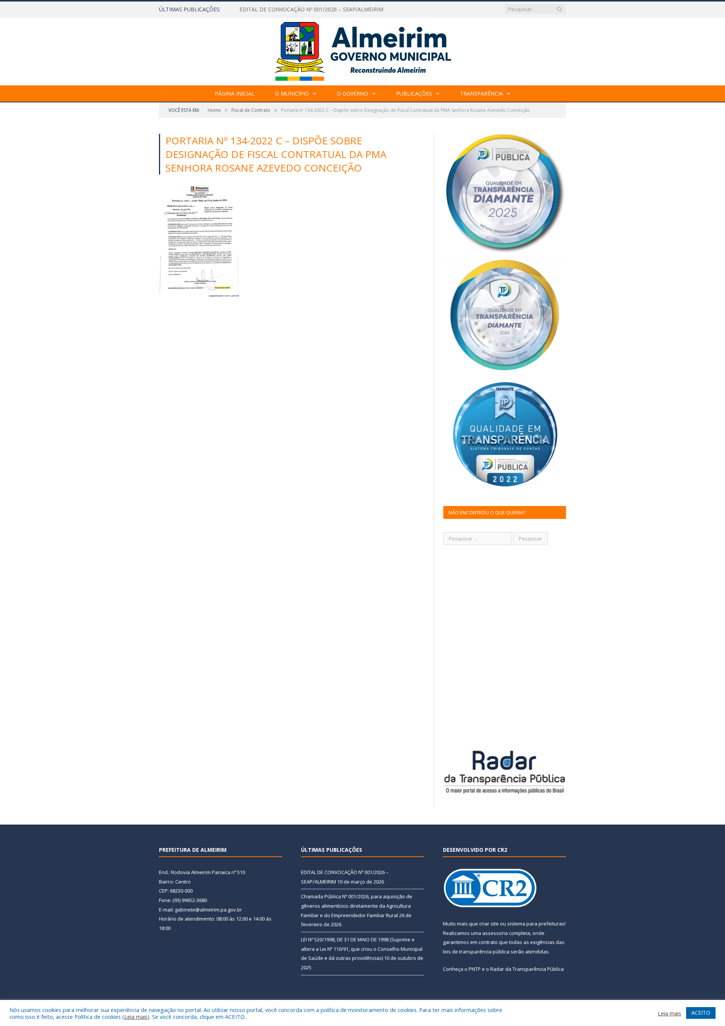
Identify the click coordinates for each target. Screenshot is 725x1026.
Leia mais (136, 1016)
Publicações (414, 93)
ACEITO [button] (700, 1012)
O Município (292, 93)
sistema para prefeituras (536, 923)
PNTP (475, 969)
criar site (489, 923)
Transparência (481, 93)
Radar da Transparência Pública (527, 969)
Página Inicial (235, 93)
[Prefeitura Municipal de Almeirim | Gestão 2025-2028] (362, 49)
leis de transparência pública (476, 951)
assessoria (495, 933)
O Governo (352, 93)
